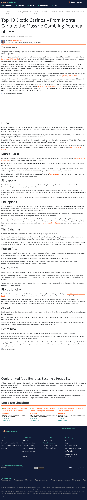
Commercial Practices (28, 451)
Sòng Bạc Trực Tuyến (71, 454)
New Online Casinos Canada (73, 448)
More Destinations (15, 403)
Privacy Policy (26, 440)
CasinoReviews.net (7, 466)
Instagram (81, 432)
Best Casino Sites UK (71, 446)
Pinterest (70, 432)
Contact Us (4, 448)
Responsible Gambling (28, 446)
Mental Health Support (28, 454)
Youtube (74, 432)
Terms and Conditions (28, 443)
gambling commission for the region (49, 86)
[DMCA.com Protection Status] (39, 468)
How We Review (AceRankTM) (9, 443)
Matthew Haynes (16, 41)
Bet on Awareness (49, 440)
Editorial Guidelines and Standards (11, 446)
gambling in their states (69, 76)
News (66, 440)
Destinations (27, 11)
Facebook (77, 432)
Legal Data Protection (28, 448)
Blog (19, 11)
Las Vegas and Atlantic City (10, 59)
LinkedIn (66, 432)
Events (56, 5)
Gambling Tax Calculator (51, 445)
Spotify (85, 432)
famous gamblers (54, 174)
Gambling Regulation (50, 448)
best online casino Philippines (51, 223)
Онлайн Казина (70, 457)
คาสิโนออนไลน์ (69, 451)
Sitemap (24, 456)
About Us (3, 440)
